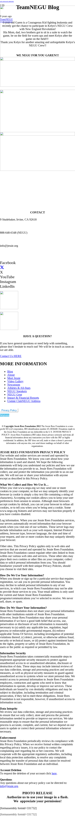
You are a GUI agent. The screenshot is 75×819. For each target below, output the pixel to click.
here (54, 773)
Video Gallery (15, 381)
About (11, 374)
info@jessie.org (9, 786)
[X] (2, 267)
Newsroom (13, 384)
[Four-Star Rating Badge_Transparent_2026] (9, 328)
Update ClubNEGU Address (23, 401)
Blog (10, 371)
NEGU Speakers (17, 391)
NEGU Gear (14, 394)
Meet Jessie (13, 378)
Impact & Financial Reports (23, 397)
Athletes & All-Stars (18, 387)
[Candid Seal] (9, 308)
